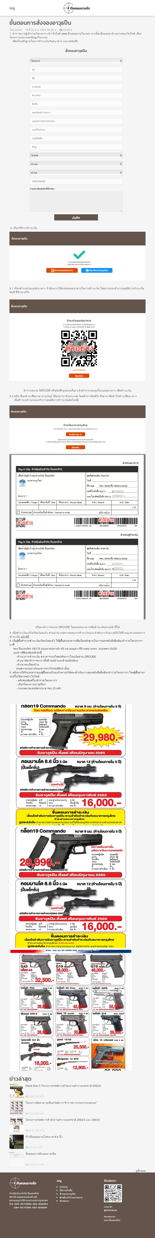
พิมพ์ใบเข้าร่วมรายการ (71, 1197)
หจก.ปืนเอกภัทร (112, 1220)
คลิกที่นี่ (25, 636)
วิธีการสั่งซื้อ (66, 1190)
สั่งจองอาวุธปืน (68, 1194)
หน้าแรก (64, 1187)
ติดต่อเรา (64, 1201)
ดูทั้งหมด (141, 1170)
